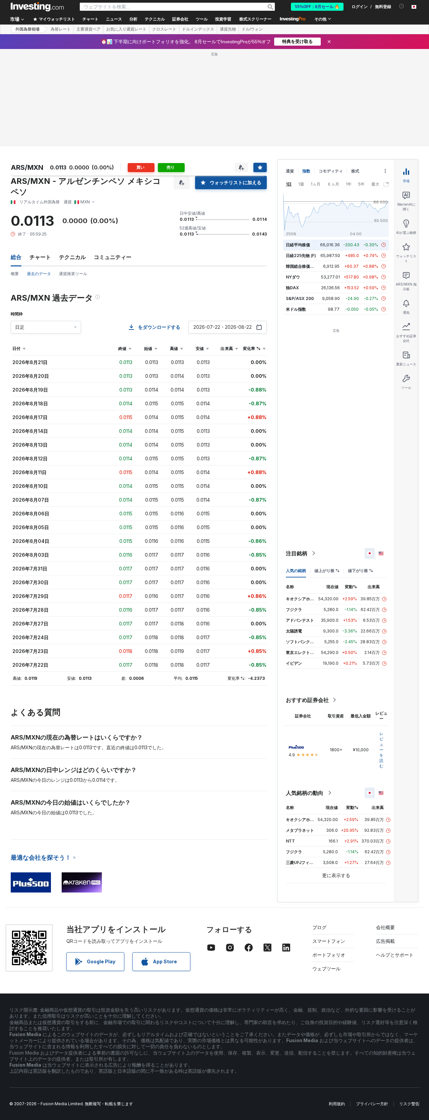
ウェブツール (326, 968)
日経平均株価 (298, 244)
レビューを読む (381, 749)
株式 (355, 170)
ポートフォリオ (328, 955)
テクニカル (72, 257)
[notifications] (402, 6)
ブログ (319, 927)
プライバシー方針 (372, 1103)
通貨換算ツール (73, 273)
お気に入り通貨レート (126, 29)
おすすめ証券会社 (307, 700)
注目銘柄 (296, 553)
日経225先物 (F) (301, 255)
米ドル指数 (296, 309)
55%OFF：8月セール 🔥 (317, 6)
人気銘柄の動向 (304, 793)
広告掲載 (385, 941)
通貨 (290, 170)
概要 (15, 273)
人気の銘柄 (296, 570)
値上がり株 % (327, 570)
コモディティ (331, 170)
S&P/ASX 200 (300, 298)
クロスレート (164, 29)
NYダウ (293, 276)
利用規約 (337, 1103)
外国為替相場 (27, 29)
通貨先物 (228, 29)
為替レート (61, 29)
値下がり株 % (360, 570)
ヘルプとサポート (395, 955)
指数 (306, 170)
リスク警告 (409, 1103)
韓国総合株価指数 (302, 266)
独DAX (292, 287)
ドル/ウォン (252, 29)
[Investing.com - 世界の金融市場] (37, 6)
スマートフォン (328, 941)
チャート (40, 257)
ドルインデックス (198, 29)
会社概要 (385, 927)
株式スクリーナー (255, 19)
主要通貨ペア (88, 29)
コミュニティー (112, 257)
